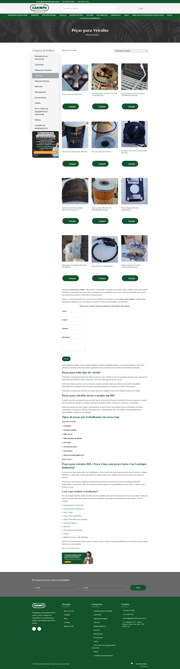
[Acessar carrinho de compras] (146, 8)
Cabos (126, 15)
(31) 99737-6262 (68, 2)
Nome (64, 311)
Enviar (66, 359)
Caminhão (35, 15)
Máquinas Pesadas (49, 15)
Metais (169, 15)
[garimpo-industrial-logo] (40, 8)
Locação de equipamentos (90, 18)
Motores (90, 15)
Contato (67, 622)
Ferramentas (116, 15)
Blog (65, 619)
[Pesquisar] (115, 7)
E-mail (65, 320)
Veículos (62, 15)
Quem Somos (69, 611)
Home (83, 35)
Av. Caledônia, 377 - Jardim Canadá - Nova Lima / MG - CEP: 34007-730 (133, 624)
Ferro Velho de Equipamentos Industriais (148, 15)
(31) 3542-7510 (83, 2)
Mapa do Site (69, 626)
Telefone (65, 328)
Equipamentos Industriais (18, 15)
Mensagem (66, 337)
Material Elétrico (76, 15)
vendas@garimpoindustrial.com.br (48, 2)
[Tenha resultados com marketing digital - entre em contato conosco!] (139, 665)
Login (141, 8)
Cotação (72, 107)
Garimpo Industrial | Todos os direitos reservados (53, 664)
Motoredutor (102, 15)
